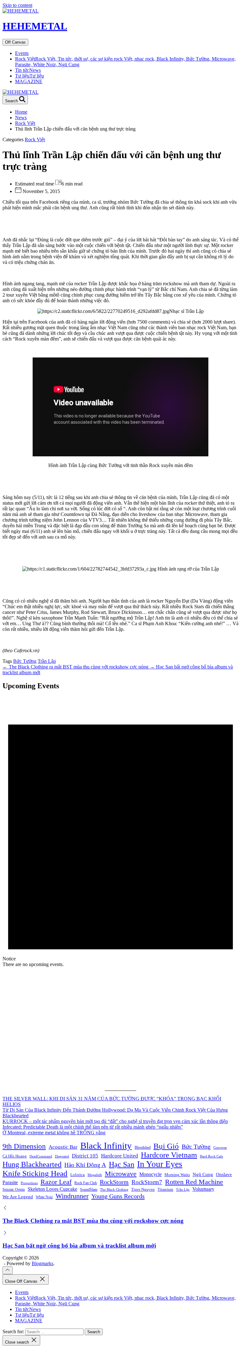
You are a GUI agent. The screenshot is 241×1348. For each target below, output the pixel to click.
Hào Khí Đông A (85, 1165)
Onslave (224, 1174)
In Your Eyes (159, 1164)
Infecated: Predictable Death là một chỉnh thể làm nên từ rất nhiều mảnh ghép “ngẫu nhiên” (93, 1127)
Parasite (10, 1182)
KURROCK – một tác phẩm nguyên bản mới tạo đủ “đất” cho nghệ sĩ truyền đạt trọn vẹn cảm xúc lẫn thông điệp (115, 1121)
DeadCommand (40, 1156)
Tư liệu (29, 75)
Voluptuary (203, 1189)
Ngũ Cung (203, 1174)
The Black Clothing (114, 1189)
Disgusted (62, 1156)
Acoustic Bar (63, 1147)
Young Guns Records (118, 1196)
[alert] (120, 832)
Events (22, 53)
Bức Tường (24, 661)
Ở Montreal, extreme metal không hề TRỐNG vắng (54, 1132)
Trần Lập (47, 661)
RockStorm (114, 1182)
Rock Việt (35, 139)
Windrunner (72, 1196)
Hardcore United (119, 1156)
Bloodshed (143, 1147)
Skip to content (17, 5)
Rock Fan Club (85, 1183)
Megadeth (95, 1175)
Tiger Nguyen (143, 1189)
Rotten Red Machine (194, 1182)
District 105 (85, 1156)
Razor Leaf (56, 1182)
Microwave (121, 1174)
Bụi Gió (166, 1146)
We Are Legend (18, 1196)
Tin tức (28, 70)
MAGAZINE (28, 81)
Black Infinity (106, 1146)
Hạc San (121, 1164)
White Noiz (44, 1197)
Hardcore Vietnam (169, 1155)
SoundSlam (88, 1189)
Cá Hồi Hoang (15, 1156)
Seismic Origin (14, 1189)
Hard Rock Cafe (211, 1156)
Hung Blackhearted (32, 1164)
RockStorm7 (146, 1182)
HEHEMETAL (35, 26)
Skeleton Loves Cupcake (52, 1189)
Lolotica (77, 1174)
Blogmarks (42, 1263)
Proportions (29, 1183)
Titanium (165, 1189)
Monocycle (150, 1174)
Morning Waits (177, 1174)
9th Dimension (24, 1146)
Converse (220, 1147)
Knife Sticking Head (35, 1173)
